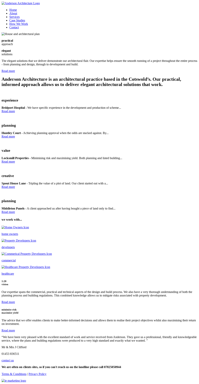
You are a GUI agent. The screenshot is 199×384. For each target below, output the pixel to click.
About (13, 13)
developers (8, 247)
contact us (8, 360)
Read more (8, 71)
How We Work (18, 23)
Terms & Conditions (14, 374)
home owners (10, 234)
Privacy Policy (37, 374)
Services (14, 16)
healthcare (8, 273)
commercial (9, 260)
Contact (14, 27)
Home (13, 9)
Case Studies (17, 20)
